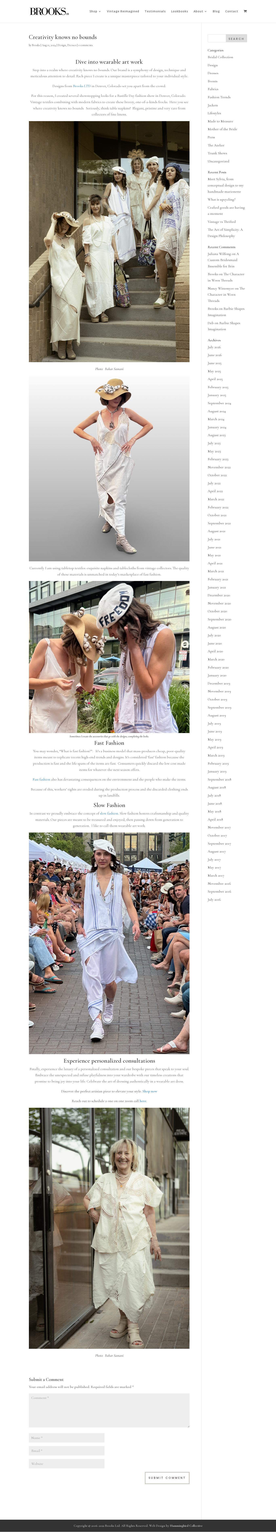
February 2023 (218, 459)
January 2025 (217, 395)
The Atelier (216, 145)
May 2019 (214, 739)
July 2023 (214, 443)
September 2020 (219, 619)
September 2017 (219, 843)
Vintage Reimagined (123, 11)
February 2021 (218, 579)
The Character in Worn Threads (226, 294)
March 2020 (216, 659)
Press (211, 137)
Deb (211, 323)
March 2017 (216, 875)
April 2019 (215, 747)
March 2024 (216, 419)
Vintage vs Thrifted (222, 221)
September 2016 (219, 891)
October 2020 (217, 611)
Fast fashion (41, 779)
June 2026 (215, 355)
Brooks (36, 45)
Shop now (149, 1091)
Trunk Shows (217, 153)
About (198, 11)
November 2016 (219, 883)
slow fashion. (109, 813)
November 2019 (219, 691)
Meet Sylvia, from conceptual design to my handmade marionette (226, 185)
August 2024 (217, 411)
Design (62, 45)
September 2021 (219, 523)
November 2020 (219, 603)
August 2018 (217, 787)
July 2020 (214, 635)
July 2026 (214, 347)
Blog (216, 11)
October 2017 (217, 835)
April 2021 (215, 563)
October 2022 (217, 475)
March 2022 (216, 499)
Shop (93, 11)
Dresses (71, 45)
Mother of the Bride (222, 129)
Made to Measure (220, 121)
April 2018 (215, 819)
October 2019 (217, 699)
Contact (231, 11)
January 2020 (217, 675)
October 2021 (217, 515)
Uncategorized (218, 161)
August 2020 (217, 627)
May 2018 (214, 811)
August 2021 (216, 531)
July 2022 (214, 483)
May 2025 (214, 371)
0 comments (85, 45)
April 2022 (215, 491)
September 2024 (219, 403)
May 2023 (214, 451)
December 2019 (219, 683)
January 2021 (217, 587)
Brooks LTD (81, 86)
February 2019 (218, 763)
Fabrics (213, 89)
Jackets (213, 105)
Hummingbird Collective (186, 1526)
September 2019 (219, 707)
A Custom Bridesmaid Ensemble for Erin (223, 260)
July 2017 (214, 859)
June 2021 (214, 547)
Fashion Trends (219, 97)
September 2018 (219, 779)
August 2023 (216, 435)
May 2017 (214, 867)
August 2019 (217, 715)
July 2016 (214, 899)
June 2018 (215, 803)
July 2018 (214, 795)
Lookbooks (179, 11)
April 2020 (215, 651)
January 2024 (217, 427)
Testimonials (155, 11)
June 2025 (214, 363)
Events (212, 81)
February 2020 (218, 667)
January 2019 (217, 771)
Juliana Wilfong (219, 254)
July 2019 (214, 723)
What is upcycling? (221, 199)
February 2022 (218, 507)
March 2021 (216, 571)
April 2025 (215, 379)
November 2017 (219, 827)
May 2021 (214, 555)
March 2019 (216, 755)
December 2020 (219, 595)
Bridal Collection (220, 57)
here (143, 1101)
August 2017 (217, 851)
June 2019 (215, 731)
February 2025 (218, 387)
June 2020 (215, 643)
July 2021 (214, 539)
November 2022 (219, 467)
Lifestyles (214, 113)
